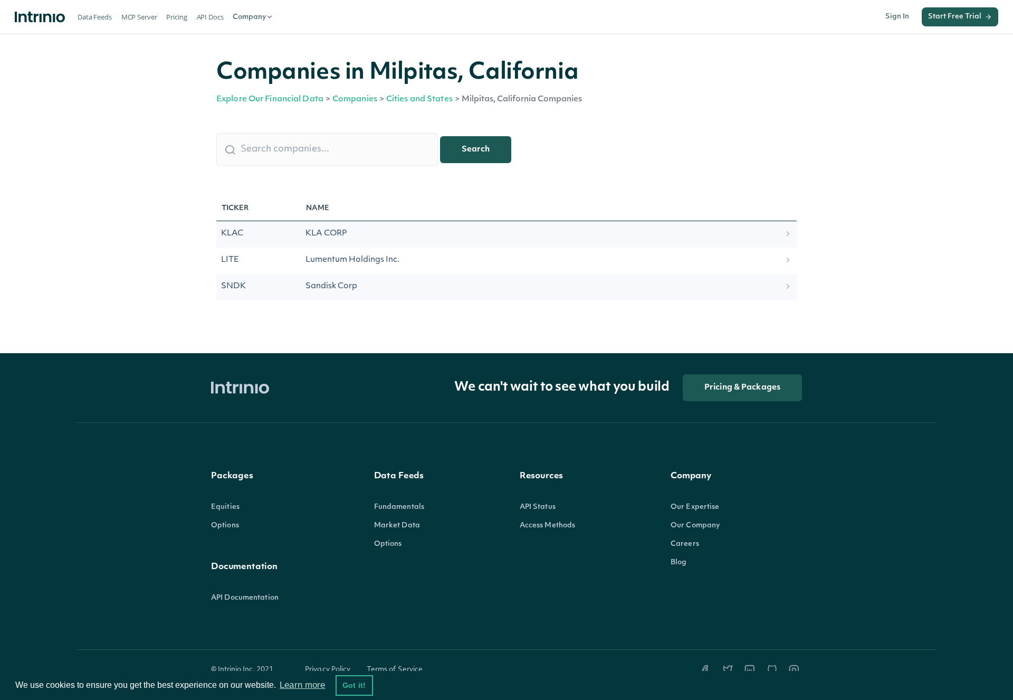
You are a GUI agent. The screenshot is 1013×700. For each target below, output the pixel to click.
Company (249, 17)
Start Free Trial (954, 16)
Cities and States (419, 99)
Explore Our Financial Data (269, 99)
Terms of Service (395, 669)
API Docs (210, 17)
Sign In (897, 16)
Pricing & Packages (742, 388)
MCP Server (139, 17)
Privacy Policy (328, 669)
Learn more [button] (302, 685)
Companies (354, 99)
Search (476, 150)
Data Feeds (95, 17)
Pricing (176, 17)
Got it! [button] (354, 685)
